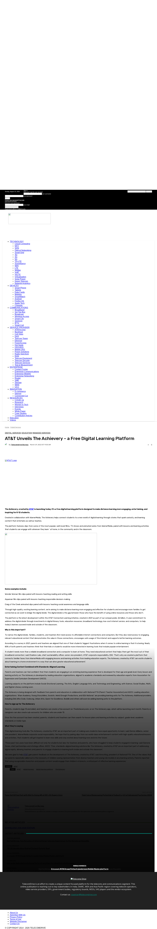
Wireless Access (22, 316)
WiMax (18, 270)
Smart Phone (20, 288)
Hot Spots (19, 345)
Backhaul (19, 332)
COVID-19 (19, 400)
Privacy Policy (16, 917)
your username (46, 194)
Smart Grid (19, 253)
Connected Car (21, 396)
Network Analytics (22, 283)
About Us (14, 913)
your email (26, 205)
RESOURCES (16, 398)
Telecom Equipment (23, 358)
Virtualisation (20, 277)
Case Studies (20, 413)
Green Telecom (21, 281)
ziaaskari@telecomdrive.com (84, 894)
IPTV (17, 323)
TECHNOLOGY (17, 241)
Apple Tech (20, 303)
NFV (17, 246)
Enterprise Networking (24, 376)
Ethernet (18, 341)
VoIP (17, 272)
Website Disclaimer (18, 921)
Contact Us (15, 924)
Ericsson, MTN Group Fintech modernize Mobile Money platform (79, 869)
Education (14, 418)
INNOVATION (16, 389)
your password (27, 196)
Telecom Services (22, 363)
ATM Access (20, 330)
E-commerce (20, 391)
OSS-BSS (19, 347)
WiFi (17, 266)
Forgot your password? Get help (14, 200)
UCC (17, 387)
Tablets (18, 290)
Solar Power (20, 279)
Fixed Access (20, 343)
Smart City (19, 319)
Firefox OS (19, 301)
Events (18, 409)
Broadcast (19, 314)
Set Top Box (20, 312)
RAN (17, 356)
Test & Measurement (24, 365)
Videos (13, 420)
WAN (17, 385)
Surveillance (20, 264)
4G (16, 257)
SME (17, 380)
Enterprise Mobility (23, 374)
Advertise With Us (17, 915)
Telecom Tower (21, 338)
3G (16, 255)
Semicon (18, 321)
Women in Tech (21, 405)
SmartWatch (20, 297)
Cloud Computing (22, 244)
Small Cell (19, 325)
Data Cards (20, 292)
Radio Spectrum (22, 354)
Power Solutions (22, 352)
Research (19, 402)
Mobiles (18, 294)
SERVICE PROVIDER (20, 327)
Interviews (19, 407)
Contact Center (21, 369)
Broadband (19, 310)
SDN (17, 248)
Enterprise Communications (27, 372)
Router (18, 378)
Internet (18, 394)
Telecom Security (22, 361)
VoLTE (18, 275)
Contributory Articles (23, 416)
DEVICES (14, 286)
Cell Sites (19, 334)
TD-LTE (18, 261)
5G (16, 259)
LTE (16, 268)
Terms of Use (15, 919)
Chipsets (18, 305)
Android (18, 299)
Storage (18, 383)
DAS (17, 336)
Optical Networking (23, 250)
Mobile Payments (79, 866)
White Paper (20, 411)
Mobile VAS (20, 349)
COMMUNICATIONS (19, 308)
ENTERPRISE (16, 367)
